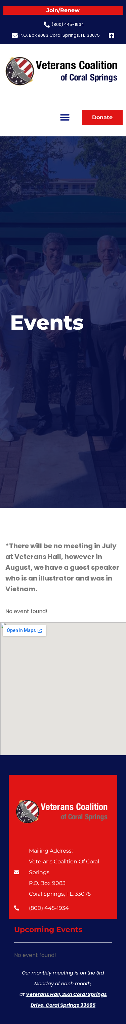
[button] (64, 117)
